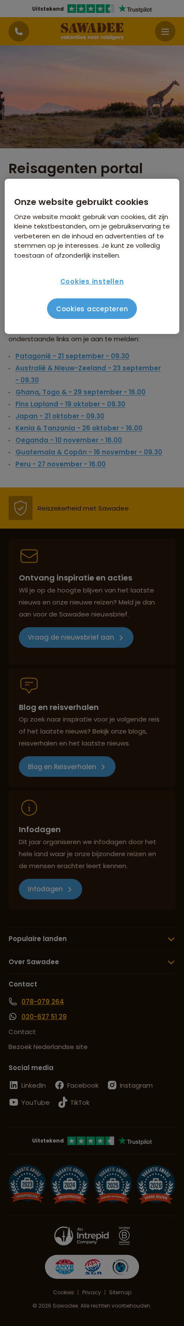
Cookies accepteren (92, 308)
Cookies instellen (92, 281)
